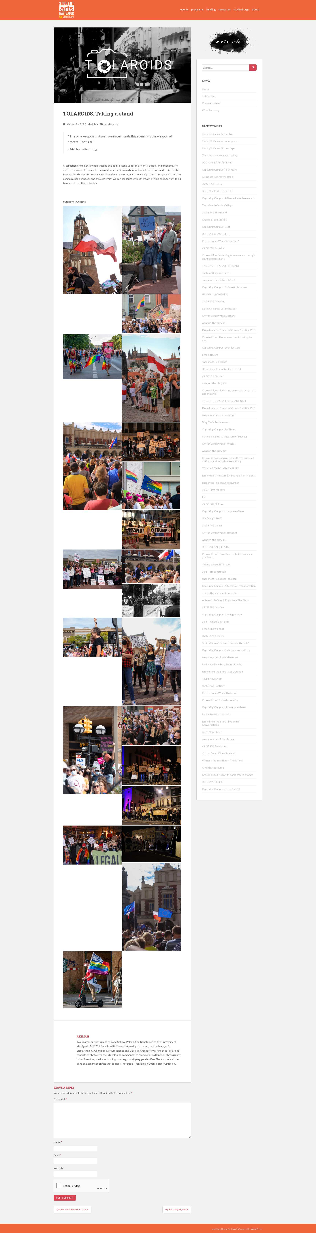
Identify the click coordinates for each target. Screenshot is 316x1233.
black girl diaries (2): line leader (219, 308)
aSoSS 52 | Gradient (213, 301)
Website (59, 1167)
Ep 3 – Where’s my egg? (215, 621)
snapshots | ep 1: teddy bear (218, 739)
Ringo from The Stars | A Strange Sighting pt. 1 (229, 475)
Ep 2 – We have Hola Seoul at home (222, 664)
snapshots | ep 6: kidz (214, 361)
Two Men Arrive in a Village (217, 205)
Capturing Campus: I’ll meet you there (224, 707)
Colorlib (235, 1229)
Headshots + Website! (215, 294)
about (255, 9)
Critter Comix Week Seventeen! (220, 241)
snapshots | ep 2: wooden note (220, 657)
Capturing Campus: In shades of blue (223, 511)
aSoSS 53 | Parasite (213, 248)
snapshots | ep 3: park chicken (219, 578)
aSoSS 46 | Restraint (213, 685)
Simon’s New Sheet (213, 628)
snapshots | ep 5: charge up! (218, 415)
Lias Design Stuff (211, 518)
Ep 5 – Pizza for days (213, 489)
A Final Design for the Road (217, 176)
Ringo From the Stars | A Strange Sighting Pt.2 (228, 407)
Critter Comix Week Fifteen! (218, 443)
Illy (203, 496)
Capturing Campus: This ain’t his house (224, 287)
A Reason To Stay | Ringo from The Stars (225, 600)
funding (211, 9)
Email (57, 1155)
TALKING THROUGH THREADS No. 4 (224, 400)
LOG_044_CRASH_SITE (215, 233)
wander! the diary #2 (214, 450)
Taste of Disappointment (216, 272)
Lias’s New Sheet (212, 731)
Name (58, 1142)
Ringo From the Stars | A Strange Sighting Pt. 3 (228, 329)
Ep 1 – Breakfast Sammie (216, 714)
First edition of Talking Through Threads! (225, 643)
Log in (205, 88)
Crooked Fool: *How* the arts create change (227, 774)
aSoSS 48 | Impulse (213, 607)
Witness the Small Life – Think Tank (222, 760)
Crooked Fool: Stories (214, 219)
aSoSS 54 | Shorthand (214, 212)
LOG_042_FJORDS (212, 781)
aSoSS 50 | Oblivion (213, 504)
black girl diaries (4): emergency (220, 141)
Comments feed (211, 103)
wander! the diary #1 (214, 539)
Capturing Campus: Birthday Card (221, 347)
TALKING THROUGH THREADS (221, 265)
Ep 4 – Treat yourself (214, 571)
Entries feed (209, 96)
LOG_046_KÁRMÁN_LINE (217, 162)
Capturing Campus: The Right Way (222, 614)
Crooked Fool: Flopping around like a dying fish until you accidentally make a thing (228, 459)
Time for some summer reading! (220, 155)
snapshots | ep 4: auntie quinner (220, 482)
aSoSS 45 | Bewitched (214, 746)
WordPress (256, 1229)
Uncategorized (111, 124)
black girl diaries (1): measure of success (224, 436)
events (184, 9)
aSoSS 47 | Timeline (213, 635)
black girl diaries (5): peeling (217, 133)
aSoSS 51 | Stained (212, 376)
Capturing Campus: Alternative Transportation (229, 585)
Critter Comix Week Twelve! (218, 753)
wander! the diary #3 (214, 383)
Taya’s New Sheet (212, 678)
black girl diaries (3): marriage (218, 148)
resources (225, 9)
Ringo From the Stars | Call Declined (222, 671)
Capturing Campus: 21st (216, 226)
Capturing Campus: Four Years (219, 169)
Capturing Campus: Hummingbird (221, 789)
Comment (60, 1099)
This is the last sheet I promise (219, 593)
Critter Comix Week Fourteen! (219, 532)
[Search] (253, 67)
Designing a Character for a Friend (221, 368)
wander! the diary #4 (214, 322)
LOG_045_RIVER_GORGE (217, 191)
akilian (94, 124)
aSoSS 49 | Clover (212, 525)
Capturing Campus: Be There (219, 429)
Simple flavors (210, 354)
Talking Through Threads (216, 564)
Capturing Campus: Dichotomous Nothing (226, 650)
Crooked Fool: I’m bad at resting (220, 700)
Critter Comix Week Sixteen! (218, 315)
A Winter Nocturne (213, 767)
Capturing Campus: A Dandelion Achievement (228, 198)
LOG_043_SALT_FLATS (215, 546)
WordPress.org (210, 110)
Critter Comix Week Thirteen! (219, 692)
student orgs (241, 9)
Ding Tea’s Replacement (216, 422)
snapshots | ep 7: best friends (219, 280)
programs (197, 9)
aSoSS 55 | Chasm (212, 183)
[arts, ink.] (67, 6)
